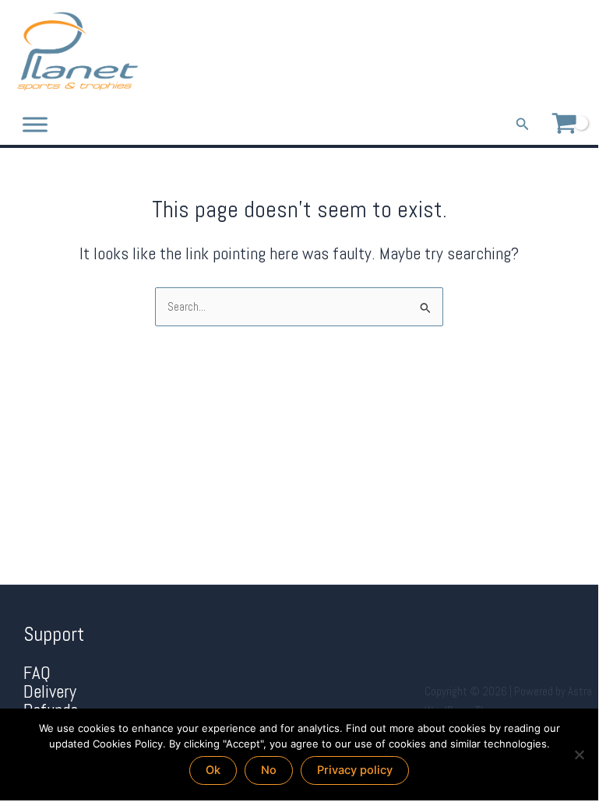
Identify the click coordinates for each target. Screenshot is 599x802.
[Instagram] (577, 52)
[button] (523, 124)
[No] (579, 754)
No (269, 770)
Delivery (49, 692)
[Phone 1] (512, 52)
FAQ (37, 673)
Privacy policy (355, 770)
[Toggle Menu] (35, 124)
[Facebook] (534, 52)
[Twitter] (556, 52)
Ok (213, 770)
